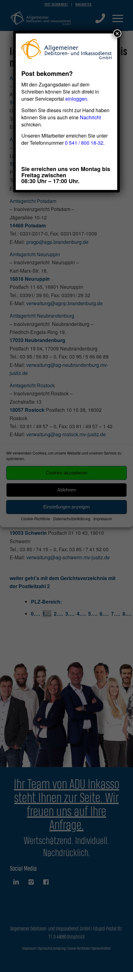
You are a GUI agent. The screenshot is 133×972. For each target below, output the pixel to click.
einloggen (76, 98)
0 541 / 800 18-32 (84, 142)
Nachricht (90, 117)
